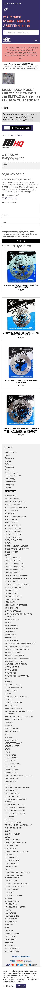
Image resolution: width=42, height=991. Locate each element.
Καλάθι (8, 464)
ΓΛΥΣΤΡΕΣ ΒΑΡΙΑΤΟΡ (13, 561)
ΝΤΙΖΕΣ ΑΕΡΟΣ (10, 755)
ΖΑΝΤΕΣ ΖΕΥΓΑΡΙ (11, 628)
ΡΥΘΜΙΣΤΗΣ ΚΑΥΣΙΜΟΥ (13, 828)
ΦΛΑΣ (7, 928)
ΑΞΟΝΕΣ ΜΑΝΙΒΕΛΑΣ (12, 525)
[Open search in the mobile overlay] (21, 32)
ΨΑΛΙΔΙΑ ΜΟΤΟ (10, 936)
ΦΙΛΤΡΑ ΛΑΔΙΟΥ (11, 919)
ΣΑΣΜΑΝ (8, 831)
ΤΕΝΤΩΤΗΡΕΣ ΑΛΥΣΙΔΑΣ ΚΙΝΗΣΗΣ (17, 872)
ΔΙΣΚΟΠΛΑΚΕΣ (27, 64)
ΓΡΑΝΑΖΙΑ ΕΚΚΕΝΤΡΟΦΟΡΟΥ (16, 578)
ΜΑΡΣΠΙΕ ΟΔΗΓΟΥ (12, 728)
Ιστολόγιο (8, 461)
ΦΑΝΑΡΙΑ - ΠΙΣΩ (11, 904)
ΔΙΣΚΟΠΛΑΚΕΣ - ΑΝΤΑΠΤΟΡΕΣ (16, 605)
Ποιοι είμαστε (10, 481)
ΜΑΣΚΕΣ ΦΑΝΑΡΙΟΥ (12, 731)
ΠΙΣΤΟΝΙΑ (8, 784)
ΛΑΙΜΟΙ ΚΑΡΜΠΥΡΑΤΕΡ (13, 708)
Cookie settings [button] (8, 986)
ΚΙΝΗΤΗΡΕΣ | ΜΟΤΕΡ (12, 685)
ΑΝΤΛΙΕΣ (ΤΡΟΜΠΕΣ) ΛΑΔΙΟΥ (16, 516)
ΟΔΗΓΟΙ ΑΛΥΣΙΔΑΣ (12, 769)
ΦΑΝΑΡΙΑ (8, 898)
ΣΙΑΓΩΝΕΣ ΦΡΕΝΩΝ (12, 840)
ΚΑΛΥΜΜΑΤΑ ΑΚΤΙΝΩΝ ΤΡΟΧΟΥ (17, 649)
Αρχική (7, 455)
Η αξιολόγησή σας (10, 202)
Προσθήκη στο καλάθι (21, 128)
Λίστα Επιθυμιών (11, 473)
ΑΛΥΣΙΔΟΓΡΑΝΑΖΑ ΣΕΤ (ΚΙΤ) (15, 502)
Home (5, 64)
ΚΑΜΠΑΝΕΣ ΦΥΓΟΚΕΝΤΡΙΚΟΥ (16, 664)
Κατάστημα (9, 467)
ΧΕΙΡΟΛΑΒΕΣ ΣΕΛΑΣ (12, 933)
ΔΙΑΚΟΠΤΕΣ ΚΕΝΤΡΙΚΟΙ (13, 596)
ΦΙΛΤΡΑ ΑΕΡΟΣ (10, 913)
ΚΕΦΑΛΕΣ (8, 682)
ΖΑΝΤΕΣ (8, 623)
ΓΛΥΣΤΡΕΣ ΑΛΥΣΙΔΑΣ (12, 558)
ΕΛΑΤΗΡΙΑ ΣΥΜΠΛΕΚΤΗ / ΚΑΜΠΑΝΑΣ (18, 614)
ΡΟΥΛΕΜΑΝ (9, 819)
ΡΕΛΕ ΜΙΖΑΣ (9, 816)
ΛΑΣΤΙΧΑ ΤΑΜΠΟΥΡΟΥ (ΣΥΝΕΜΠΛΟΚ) (19, 716)
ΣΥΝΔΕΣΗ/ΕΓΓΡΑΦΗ (12, 3)
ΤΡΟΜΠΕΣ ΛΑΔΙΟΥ (12, 889)
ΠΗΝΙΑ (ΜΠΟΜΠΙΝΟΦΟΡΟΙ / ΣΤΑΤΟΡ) (18, 775)
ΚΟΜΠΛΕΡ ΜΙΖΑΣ (11, 690)
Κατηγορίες (9, 470)
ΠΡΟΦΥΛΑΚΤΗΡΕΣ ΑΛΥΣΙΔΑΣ (15, 807)
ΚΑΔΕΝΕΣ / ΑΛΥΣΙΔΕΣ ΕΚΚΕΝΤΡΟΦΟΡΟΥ (20, 643)
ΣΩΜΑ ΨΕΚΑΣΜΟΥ (11, 863)
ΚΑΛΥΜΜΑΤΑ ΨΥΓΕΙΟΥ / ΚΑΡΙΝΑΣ (17, 658)
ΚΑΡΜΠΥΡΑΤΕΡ (10, 673)
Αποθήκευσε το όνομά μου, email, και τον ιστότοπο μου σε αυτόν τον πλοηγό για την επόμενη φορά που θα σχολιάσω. (20, 233)
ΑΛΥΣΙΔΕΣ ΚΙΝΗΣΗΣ (12, 499)
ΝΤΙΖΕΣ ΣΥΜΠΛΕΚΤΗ (12, 764)
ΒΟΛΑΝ (7, 555)
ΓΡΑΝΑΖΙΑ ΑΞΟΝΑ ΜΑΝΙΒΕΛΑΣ (16, 575)
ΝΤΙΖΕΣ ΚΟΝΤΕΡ (11, 761)
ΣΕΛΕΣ (7, 837)
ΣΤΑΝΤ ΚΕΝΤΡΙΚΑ (11, 846)
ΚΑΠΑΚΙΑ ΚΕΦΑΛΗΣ (12, 667)
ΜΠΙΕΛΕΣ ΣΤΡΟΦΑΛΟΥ (13, 743)
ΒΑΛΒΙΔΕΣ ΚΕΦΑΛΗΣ (12, 537)
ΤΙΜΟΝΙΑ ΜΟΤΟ (11, 880)
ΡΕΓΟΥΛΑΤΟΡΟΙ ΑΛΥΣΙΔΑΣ (15, 810)
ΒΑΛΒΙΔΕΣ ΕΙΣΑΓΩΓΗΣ (13, 531)
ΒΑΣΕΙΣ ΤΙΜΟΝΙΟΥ (11, 552)
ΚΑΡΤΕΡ (8, 679)
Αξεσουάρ (9, 942)
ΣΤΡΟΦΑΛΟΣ (9, 854)
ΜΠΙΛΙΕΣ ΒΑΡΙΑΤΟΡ (12, 746)
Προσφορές (9, 484)
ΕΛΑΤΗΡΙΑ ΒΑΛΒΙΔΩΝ (13, 611)
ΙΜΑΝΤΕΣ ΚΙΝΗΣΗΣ (12, 640)
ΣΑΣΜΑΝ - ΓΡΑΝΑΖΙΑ (12, 834)
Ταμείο (8, 487)
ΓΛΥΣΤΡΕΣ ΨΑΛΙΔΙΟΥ (12, 572)
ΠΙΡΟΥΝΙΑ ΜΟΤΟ (11, 781)
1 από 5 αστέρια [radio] (3, 198)
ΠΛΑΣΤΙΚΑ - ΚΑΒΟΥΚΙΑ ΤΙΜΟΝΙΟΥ (17, 787)
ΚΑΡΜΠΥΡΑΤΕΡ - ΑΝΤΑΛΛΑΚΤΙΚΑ (17, 676)
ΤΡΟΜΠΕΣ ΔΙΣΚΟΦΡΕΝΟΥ (14, 886)
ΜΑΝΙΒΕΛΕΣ (9, 725)
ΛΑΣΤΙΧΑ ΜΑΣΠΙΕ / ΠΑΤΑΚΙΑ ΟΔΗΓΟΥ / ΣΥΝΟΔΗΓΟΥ (19, 712)
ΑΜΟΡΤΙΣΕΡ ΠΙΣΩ (11, 510)
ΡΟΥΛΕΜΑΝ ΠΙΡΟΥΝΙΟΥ (14, 822)
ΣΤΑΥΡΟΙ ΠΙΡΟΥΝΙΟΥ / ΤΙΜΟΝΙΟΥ (17, 851)
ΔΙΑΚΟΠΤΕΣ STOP (11, 593)
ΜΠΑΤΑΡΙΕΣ (9, 737)
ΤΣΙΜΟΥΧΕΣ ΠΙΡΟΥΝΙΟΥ (14, 895)
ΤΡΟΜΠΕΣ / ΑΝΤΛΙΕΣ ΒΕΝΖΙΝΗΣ (16, 883)
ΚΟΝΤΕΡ (8, 693)
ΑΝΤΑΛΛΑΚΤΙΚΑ (10, 452)
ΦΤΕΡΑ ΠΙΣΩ (9, 930)
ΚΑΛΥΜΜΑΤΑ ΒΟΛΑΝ (12, 652)
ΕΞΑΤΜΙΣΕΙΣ (9, 617)
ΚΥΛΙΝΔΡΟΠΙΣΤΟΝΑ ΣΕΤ (14, 702)
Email (4, 222)
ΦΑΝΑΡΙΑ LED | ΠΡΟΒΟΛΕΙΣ (15, 907)
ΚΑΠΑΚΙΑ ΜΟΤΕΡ (11, 670)
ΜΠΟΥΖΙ (8, 749)
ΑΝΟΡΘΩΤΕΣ (10, 513)
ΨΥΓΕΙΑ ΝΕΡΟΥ (10, 939)
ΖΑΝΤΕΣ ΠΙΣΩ (10, 631)
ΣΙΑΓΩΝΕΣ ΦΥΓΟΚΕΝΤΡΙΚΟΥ (15, 843)
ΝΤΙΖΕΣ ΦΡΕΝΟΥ (11, 767)
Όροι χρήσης (10, 479)
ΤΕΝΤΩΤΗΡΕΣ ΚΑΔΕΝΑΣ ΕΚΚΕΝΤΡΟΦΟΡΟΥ (14, 876)
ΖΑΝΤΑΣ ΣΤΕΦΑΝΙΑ (12, 620)
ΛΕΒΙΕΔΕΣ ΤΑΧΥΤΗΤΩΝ (13, 719)
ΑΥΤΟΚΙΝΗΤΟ (10, 945)
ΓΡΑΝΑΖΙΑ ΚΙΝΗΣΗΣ (12, 581)
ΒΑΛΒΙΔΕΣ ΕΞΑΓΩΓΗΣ (13, 534)
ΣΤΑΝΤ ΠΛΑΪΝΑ (10, 848)
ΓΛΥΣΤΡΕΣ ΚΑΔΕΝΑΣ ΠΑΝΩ (15, 566)
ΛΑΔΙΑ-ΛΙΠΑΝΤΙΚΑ (11, 705)
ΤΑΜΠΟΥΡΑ (9, 869)
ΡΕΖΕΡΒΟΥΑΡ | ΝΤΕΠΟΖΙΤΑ (15, 813)
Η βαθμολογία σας (10, 195)
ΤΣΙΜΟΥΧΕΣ (9, 892)
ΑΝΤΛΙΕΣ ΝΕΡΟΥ (11, 522)
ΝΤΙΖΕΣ (7, 752)
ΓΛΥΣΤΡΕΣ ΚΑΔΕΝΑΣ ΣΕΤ (14, 569)
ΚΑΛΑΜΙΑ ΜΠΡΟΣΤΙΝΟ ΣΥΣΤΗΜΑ (17, 646)
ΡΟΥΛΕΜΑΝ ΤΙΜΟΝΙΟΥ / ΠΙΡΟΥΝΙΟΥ (18, 825)
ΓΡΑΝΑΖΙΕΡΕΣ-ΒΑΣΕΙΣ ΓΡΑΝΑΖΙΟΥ (17, 584)
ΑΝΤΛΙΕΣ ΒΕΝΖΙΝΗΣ (12, 519)
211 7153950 (12, 17)
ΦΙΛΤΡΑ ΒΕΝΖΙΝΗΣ (12, 916)
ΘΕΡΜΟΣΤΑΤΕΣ (10, 637)
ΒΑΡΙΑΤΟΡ (9, 543)
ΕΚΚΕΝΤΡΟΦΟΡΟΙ (11, 608)
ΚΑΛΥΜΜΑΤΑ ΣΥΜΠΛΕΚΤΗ (14, 655)
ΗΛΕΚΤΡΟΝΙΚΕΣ (11, 634)
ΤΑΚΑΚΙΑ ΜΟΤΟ (11, 866)
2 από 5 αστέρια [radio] (6, 198)
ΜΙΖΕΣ (7, 734)
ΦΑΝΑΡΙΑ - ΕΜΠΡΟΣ (12, 901)
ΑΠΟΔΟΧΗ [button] (21, 986)
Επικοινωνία (9, 458)
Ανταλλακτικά (14, 64)
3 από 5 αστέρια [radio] (9, 198)
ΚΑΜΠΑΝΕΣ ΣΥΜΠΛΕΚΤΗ (14, 661)
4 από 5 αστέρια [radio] (12, 198)
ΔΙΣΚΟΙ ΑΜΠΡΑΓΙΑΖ (12, 599)
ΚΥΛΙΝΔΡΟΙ (9, 699)
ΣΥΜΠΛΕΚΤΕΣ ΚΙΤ (11, 857)
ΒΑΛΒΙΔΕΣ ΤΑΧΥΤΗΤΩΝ (13, 540)
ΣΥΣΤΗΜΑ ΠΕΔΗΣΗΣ (12, 860)
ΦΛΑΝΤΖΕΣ (9, 925)
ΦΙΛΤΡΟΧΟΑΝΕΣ (11, 922)
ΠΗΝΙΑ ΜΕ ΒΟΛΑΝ (11, 778)
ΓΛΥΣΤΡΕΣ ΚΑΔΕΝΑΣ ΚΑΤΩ (15, 564)
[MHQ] (13, 143)
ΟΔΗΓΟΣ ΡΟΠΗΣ (11, 772)
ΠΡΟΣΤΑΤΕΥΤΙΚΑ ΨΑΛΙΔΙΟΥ (15, 804)
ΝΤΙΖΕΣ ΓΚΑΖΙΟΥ (11, 758)
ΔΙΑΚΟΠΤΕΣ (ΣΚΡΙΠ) (12, 590)
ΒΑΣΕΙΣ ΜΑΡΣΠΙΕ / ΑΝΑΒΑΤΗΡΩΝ (17, 549)
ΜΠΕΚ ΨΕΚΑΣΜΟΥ (11, 740)
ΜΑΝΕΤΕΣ (8, 722)
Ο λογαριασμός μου (13, 476)
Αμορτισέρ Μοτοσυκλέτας (16, 507)
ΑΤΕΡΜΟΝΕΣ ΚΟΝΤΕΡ (13, 528)
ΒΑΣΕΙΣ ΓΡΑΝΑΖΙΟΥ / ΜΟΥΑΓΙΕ (16, 546)
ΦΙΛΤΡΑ (8, 910)
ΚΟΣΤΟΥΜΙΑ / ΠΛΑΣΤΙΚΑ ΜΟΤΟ (16, 696)
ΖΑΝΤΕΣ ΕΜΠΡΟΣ (11, 626)
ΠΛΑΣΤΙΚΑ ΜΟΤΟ (11, 790)
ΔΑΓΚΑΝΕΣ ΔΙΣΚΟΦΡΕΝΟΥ (15, 587)
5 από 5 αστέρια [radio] (15, 198)
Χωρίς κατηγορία (12, 951)
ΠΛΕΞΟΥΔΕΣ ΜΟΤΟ (12, 793)
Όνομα (5, 215)
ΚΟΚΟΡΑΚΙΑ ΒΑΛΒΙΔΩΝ (13, 688)
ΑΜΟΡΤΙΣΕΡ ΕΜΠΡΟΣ (13, 505)
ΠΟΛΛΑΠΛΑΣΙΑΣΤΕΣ (12, 796)
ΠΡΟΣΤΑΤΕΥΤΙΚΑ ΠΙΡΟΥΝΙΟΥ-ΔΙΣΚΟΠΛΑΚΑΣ (16, 800)
